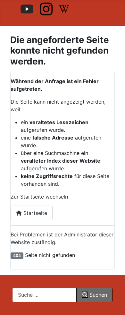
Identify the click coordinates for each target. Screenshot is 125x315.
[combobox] (45, 295)
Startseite (34, 213)
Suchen (98, 295)
